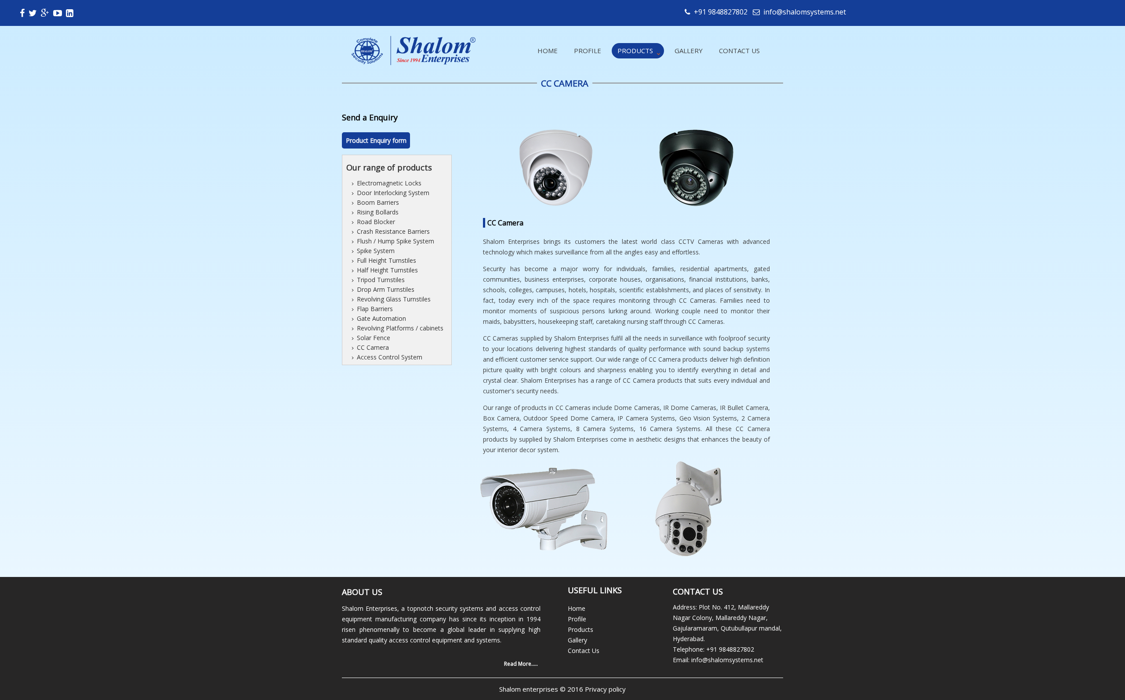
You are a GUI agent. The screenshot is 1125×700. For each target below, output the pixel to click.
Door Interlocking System (393, 193)
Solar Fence (373, 338)
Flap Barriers (375, 309)
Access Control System (389, 357)
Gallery (689, 50)
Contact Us (739, 50)
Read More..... (521, 663)
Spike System (376, 251)
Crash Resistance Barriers (393, 231)
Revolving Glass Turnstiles (394, 299)
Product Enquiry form (376, 140)
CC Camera (373, 347)
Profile (587, 50)
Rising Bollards (378, 212)
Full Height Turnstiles (386, 260)
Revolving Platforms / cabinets (400, 328)
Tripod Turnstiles (381, 280)
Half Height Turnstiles (387, 270)
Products (635, 50)
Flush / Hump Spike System (395, 241)
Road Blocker (376, 222)
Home (547, 50)
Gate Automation (381, 318)
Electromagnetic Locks (389, 183)
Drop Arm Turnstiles (385, 289)
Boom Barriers (378, 202)
